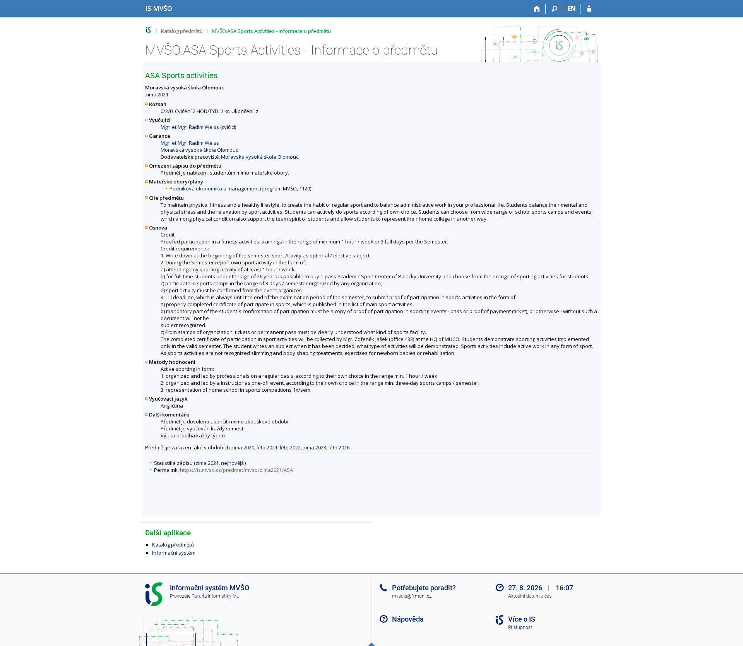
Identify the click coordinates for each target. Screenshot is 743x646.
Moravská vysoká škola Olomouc (199, 149)
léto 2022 (290, 447)
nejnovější (233, 462)
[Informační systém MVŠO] (148, 30)
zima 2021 (207, 462)
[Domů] (537, 9)
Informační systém (173, 552)
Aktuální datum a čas (529, 596)
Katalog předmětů (182, 30)
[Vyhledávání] (554, 9)
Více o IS (521, 619)
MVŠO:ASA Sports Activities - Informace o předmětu (271, 30)
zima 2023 (314, 447)
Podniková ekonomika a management (214, 188)
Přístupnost (520, 627)
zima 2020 (242, 447)
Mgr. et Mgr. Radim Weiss (190, 126)
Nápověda (408, 619)
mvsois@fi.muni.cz (411, 596)
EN (572, 8)
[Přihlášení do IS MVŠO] (589, 9)
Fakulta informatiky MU (216, 596)
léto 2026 (339, 447)
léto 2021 (267, 447)
